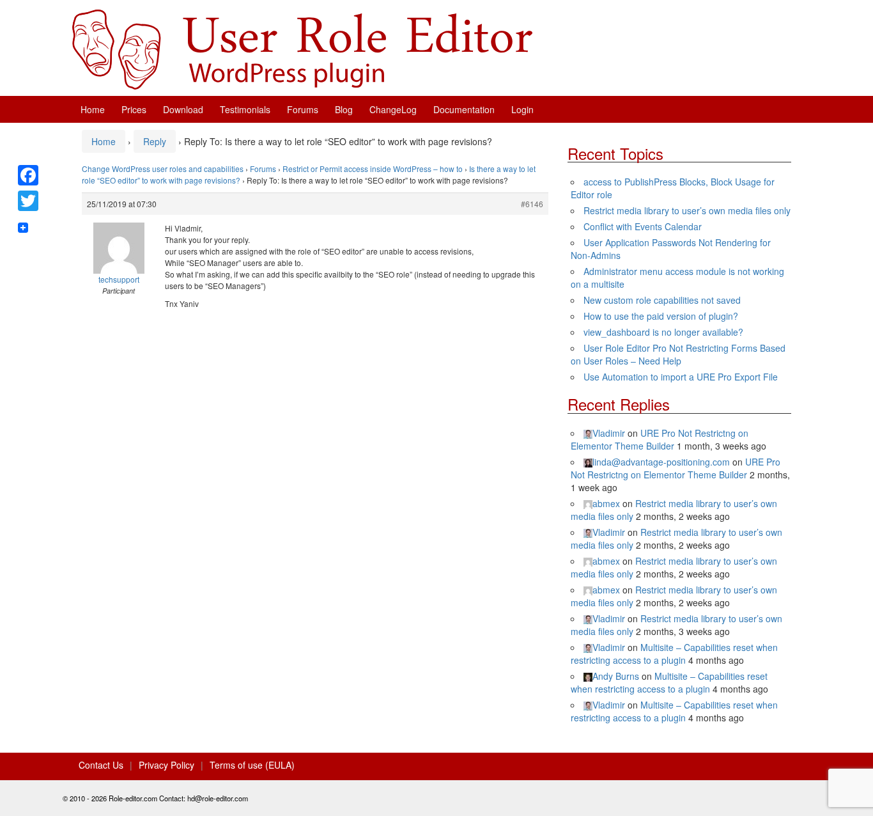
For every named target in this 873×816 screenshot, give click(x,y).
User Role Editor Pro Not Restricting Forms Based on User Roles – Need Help (678, 354)
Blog (344, 109)
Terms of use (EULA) (252, 764)
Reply (154, 141)
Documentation (464, 109)
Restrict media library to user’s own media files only (687, 210)
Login (522, 109)
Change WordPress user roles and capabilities (162, 168)
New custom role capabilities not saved (662, 300)
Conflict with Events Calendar (642, 226)
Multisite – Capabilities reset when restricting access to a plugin (674, 653)
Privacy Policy (166, 764)
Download (183, 109)
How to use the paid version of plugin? (660, 316)
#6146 (532, 203)
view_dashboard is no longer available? (663, 332)
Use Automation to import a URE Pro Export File (680, 376)
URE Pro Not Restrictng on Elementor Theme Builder (659, 439)
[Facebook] (28, 175)
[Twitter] (28, 201)
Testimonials (245, 109)
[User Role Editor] (302, 48)
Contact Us (101, 764)
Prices (133, 109)
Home (93, 109)
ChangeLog (393, 109)
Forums (302, 109)
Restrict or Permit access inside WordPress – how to (372, 168)
